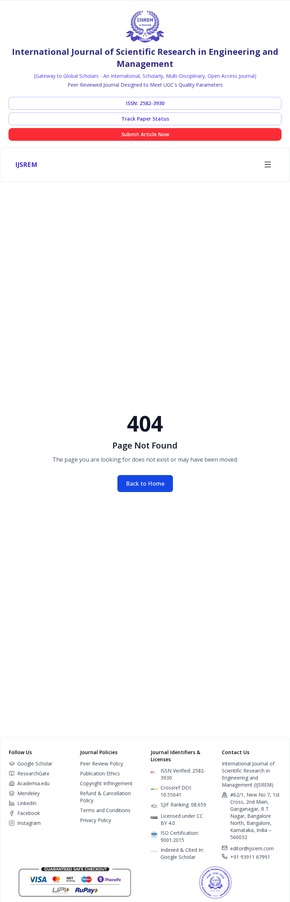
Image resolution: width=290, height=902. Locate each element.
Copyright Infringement (106, 783)
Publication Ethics (100, 773)
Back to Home (145, 483)
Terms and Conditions (105, 810)
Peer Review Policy (101, 763)
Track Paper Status (145, 118)
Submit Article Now (145, 134)
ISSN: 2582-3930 (145, 103)
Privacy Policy (95, 820)
